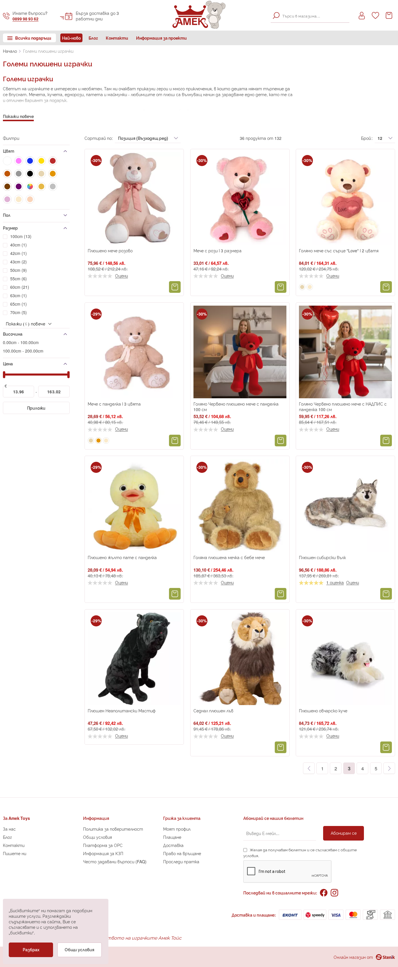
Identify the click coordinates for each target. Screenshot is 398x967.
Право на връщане (182, 853)
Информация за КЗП (103, 853)
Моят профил (177, 829)
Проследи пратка (181, 861)
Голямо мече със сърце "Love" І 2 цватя (338, 250)
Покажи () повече (25, 323)
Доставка (173, 845)
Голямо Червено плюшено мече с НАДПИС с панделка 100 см (343, 406)
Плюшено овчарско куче (323, 710)
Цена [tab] (8, 363)
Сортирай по (98, 138)
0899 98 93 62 (25, 18)
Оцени (121, 275)
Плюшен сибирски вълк (322, 557)
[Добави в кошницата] (175, 287)
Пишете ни (14, 853)
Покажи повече (18, 116)
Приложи (36, 408)
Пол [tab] (6, 215)
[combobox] (310, 15)
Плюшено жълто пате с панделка (122, 557)
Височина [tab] (12, 334)
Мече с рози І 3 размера (217, 250)
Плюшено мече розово (110, 250)
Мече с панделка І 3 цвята (114, 403)
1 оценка (335, 582)
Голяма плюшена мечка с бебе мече (229, 557)
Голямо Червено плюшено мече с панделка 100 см (236, 406)
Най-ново (71, 37)
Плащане (172, 837)
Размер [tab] (10, 227)
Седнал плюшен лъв (213, 710)
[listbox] (306, 287)
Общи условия (97, 837)
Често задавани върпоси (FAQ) (115, 861)
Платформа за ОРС (103, 845)
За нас (9, 829)
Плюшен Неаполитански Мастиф (122, 710)
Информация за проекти (161, 37)
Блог (93, 37)
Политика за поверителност (113, 829)
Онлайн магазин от (353, 957)
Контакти (117, 37)
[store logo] (199, 14)
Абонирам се (344, 833)
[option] (302, 287)
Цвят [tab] (8, 151)
